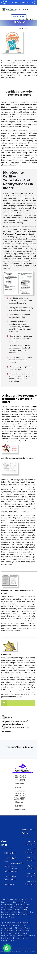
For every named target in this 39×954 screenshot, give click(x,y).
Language (22, 9)
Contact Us (23, 29)
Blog (32, 19)
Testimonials (23, 19)
